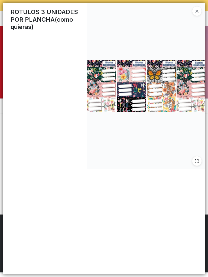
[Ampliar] (197, 161)
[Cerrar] (197, 11)
